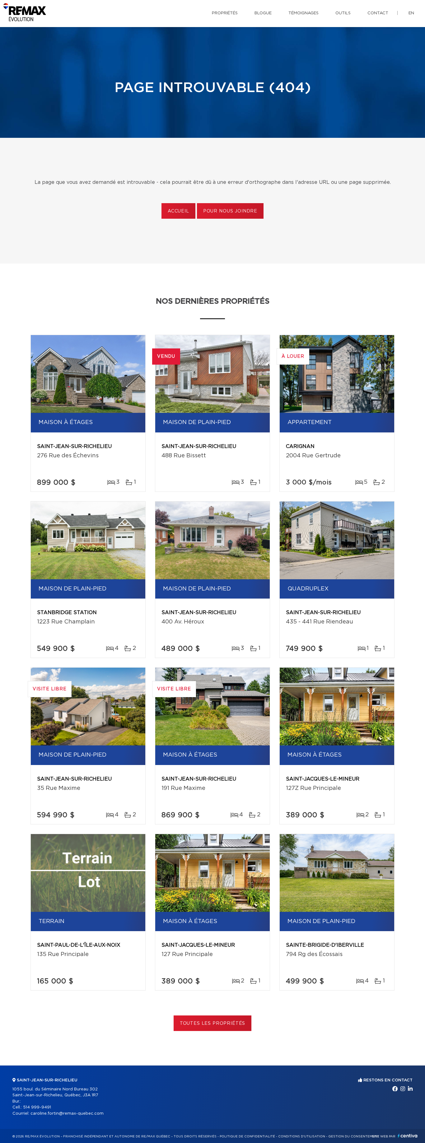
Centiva (408, 1136)
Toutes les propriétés (212, 1023)
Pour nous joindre (230, 211)
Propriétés (225, 13)
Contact (377, 13)
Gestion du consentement (353, 1136)
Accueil (178, 211)
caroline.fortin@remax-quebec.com (67, 1114)
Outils (343, 13)
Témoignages (303, 13)
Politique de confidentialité (247, 1136)
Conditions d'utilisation (301, 1136)
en (411, 13)
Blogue (263, 13)
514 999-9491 (37, 1107)
